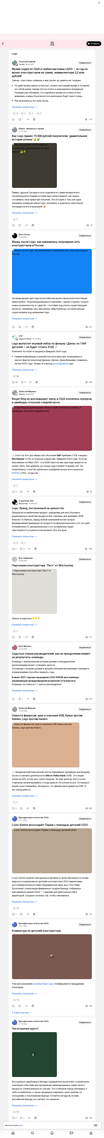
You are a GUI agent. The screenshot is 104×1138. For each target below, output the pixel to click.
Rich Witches (25, 646)
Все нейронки (26, 558)
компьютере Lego (44, 983)
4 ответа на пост (20, 1012)
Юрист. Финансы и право (31, 128)
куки (20, 1125)
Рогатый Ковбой (27, 61)
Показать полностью (23, 107)
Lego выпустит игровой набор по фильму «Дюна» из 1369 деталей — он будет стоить (49, 345)
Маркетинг (23, 504)
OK (95, 1125)
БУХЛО (16, 473)
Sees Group (24, 234)
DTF (21, 336)
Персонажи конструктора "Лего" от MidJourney (42, 565)
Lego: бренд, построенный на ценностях (38, 508)
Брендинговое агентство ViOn (34, 817)
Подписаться (85, 63)
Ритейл (22, 64)
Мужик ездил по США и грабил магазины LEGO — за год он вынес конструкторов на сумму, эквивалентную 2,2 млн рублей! (50, 72)
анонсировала (60, 363)
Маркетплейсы (25, 339)
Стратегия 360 (26, 501)
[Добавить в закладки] (20, 225)
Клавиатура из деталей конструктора (36, 930)
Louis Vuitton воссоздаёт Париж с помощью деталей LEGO (50, 824)
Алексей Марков (27, 391)
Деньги (22, 394)
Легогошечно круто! (25, 1028)
